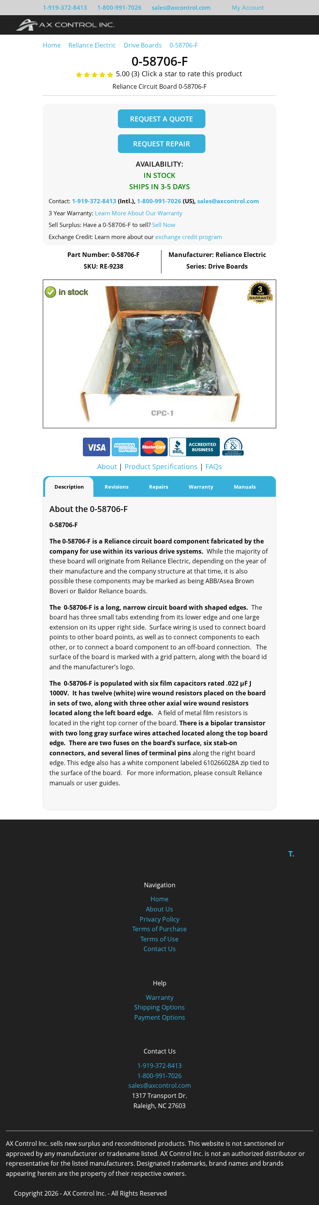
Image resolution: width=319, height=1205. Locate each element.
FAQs (213, 466)
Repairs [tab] (158, 486)
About (107, 466)
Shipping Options (159, 1007)
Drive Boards (143, 45)
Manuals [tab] (245, 486)
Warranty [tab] (201, 486)
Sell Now (163, 225)
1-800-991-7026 (119, 7)
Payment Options (159, 1017)
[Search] (289, 24)
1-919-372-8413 (65, 7)
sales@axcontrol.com (181, 7)
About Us (159, 909)
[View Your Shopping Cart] (270, 7)
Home (52, 45)
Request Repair (161, 143)
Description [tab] (69, 486)
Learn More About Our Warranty (138, 213)
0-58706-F (184, 45)
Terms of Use (159, 939)
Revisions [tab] (116, 486)
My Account (248, 7)
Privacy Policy (159, 919)
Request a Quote (161, 118)
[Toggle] (303, 24)
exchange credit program (188, 237)
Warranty (160, 997)
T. (291, 853)
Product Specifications (161, 466)
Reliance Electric (92, 45)
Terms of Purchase (159, 929)
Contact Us (160, 949)
